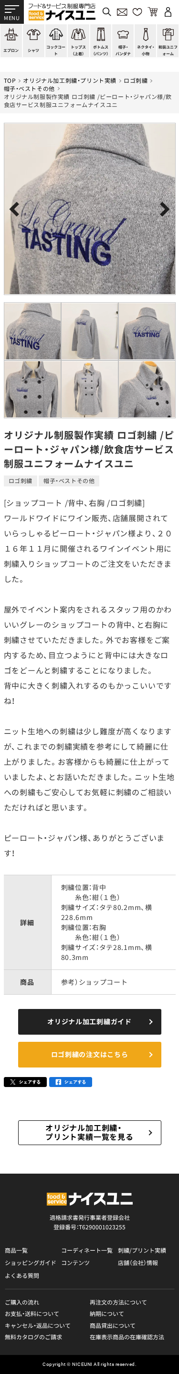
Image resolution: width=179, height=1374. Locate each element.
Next (162, 209)
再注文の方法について (118, 1302)
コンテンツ (75, 1262)
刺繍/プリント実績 (142, 1250)
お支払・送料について (32, 1313)
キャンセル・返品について (38, 1325)
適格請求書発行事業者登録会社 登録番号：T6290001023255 (90, 1222)
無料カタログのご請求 (33, 1337)
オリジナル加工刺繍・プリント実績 (69, 80)
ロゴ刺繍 (135, 80)
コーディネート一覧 (87, 1250)
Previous (17, 209)
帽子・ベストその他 (29, 88)
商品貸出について (113, 1325)
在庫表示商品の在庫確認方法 (127, 1337)
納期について (107, 1313)
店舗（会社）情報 (138, 1262)
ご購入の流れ (22, 1302)
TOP (10, 80)
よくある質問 (22, 1275)
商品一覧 (16, 1250)
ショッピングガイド (30, 1262)
